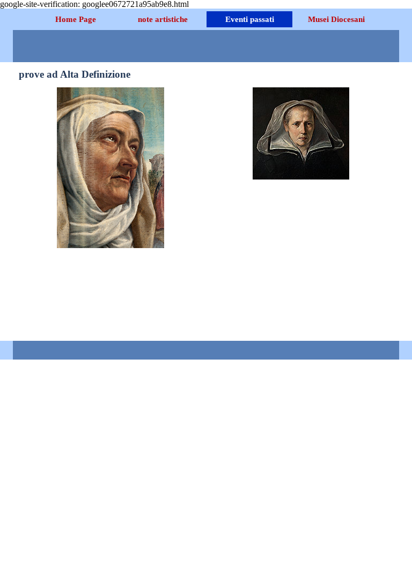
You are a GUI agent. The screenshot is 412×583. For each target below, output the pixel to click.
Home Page (75, 19)
